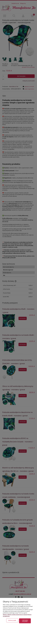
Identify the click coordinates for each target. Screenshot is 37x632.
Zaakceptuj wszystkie (25, 620)
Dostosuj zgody (12, 620)
